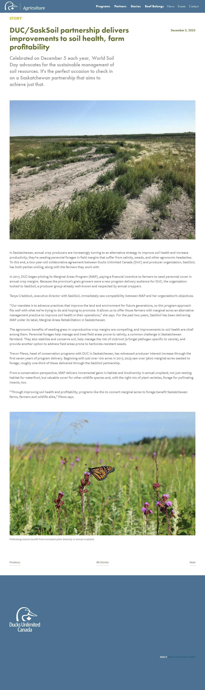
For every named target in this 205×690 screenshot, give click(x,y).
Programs (103, 6)
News (170, 6)
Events (181, 6)
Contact (194, 6)
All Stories (102, 562)
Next (192, 562)
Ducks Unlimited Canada (181, 657)
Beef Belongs (154, 6)
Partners (120, 6)
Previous (15, 562)
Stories (136, 6)
